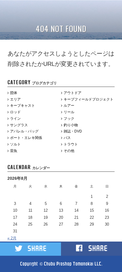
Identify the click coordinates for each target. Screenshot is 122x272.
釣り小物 (71, 125)
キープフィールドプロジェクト (88, 99)
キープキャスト (22, 105)
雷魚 (13, 151)
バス (67, 138)
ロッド (15, 112)
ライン (15, 118)
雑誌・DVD (73, 131)
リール (69, 112)
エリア (15, 99)
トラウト (71, 144)
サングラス (19, 125)
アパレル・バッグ (24, 131)
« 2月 (12, 238)
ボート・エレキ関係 (26, 138)
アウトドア (72, 93)
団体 (13, 93)
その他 (69, 151)
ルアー (69, 105)
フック (69, 118)
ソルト (15, 144)
